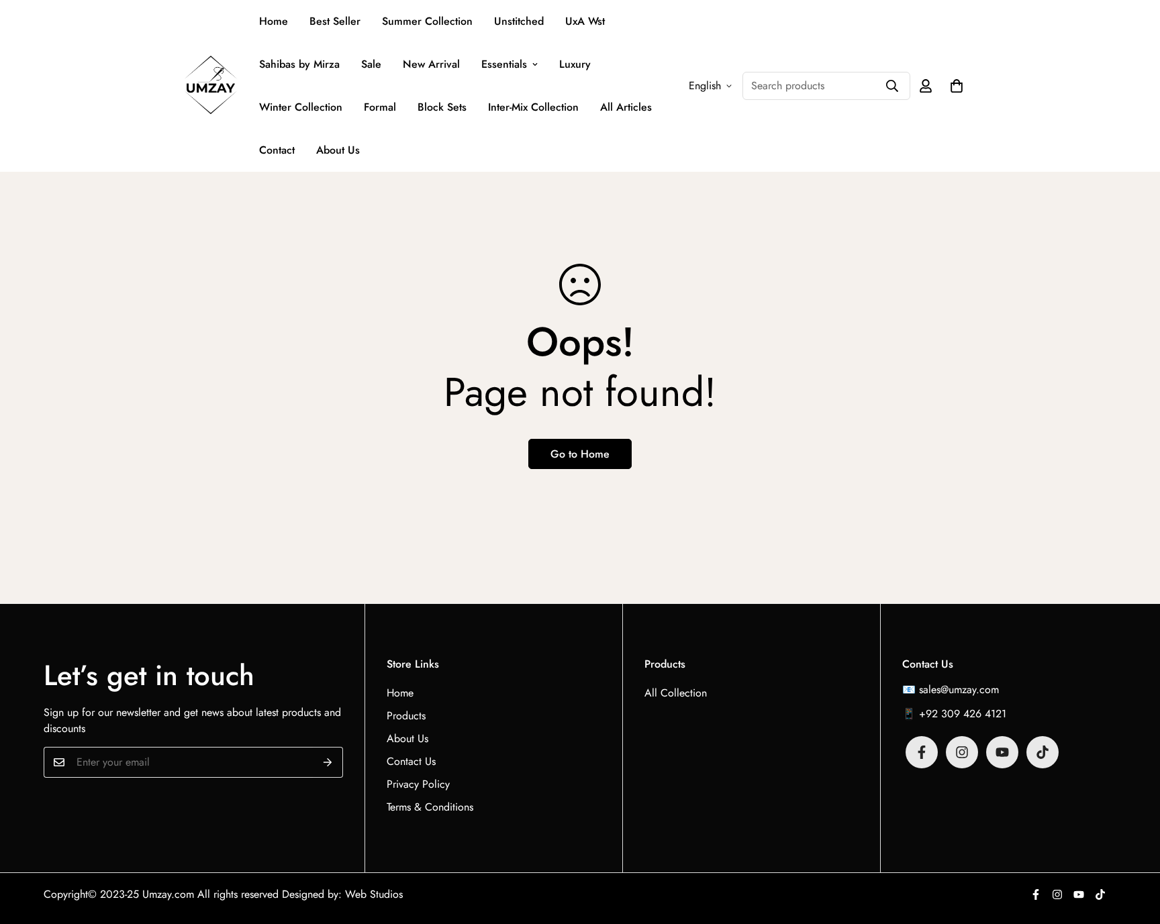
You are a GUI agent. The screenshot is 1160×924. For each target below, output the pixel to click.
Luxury (575, 64)
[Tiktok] (1042, 752)
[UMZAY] (211, 86)
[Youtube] (1002, 752)
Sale (371, 64)
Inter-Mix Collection (533, 107)
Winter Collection (300, 107)
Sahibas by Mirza (299, 64)
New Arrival (431, 64)
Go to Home (580, 454)
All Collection (675, 693)
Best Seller (334, 21)
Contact (277, 150)
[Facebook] (922, 752)
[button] (956, 85)
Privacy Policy (418, 784)
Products (406, 715)
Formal (380, 107)
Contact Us (411, 761)
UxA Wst (585, 21)
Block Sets (442, 107)
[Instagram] (962, 752)
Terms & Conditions (430, 807)
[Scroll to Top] (1133, 850)
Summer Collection (427, 21)
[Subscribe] (328, 762)
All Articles (626, 107)
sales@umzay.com (959, 689)
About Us (338, 150)
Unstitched (519, 21)
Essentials (504, 64)
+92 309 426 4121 (962, 713)
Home (273, 21)
